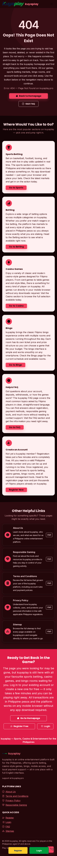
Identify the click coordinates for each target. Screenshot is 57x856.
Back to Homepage (30, 96)
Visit (49, 534)
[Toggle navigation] (51, 4)
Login (47, 726)
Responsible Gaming (16, 805)
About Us (11, 791)
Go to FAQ (14, 427)
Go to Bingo (15, 364)
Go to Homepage (30, 718)
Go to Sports (16, 187)
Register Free (21, 726)
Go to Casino (16, 305)
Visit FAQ (30, 103)
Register (10, 817)
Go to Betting (16, 246)
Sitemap (10, 831)
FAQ (8, 826)
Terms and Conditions (17, 796)
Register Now (16, 489)
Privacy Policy (13, 800)
